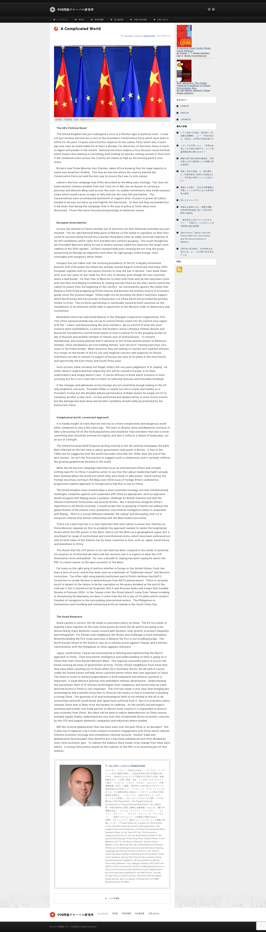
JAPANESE (186, 119)
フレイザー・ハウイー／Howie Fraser (139, 36)
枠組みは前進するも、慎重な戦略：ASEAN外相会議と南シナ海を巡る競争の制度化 (197, 210)
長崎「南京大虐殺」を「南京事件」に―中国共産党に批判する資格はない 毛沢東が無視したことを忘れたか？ (197, 176)
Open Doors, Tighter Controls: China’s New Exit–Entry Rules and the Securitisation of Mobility (196, 237)
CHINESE (185, 106)
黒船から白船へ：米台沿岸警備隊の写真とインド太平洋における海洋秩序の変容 (197, 190)
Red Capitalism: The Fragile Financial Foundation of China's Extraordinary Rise (193, 86)
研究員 (81, 20)
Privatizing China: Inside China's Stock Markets (194, 49)
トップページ (62, 20)
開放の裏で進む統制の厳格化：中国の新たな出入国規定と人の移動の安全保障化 (197, 161)
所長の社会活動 (140, 20)
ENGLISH (185, 113)
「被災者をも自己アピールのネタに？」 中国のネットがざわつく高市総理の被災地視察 (197, 223)
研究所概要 (99, 20)
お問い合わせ (162, 20)
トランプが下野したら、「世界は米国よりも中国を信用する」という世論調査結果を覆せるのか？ (197, 148)
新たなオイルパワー (190, 200)
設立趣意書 (118, 20)
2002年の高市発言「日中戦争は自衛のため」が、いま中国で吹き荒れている (197, 252)
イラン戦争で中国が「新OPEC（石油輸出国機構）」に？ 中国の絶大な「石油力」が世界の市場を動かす (197, 136)
